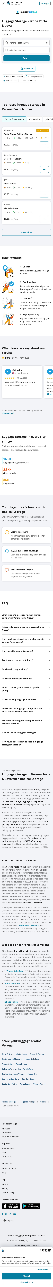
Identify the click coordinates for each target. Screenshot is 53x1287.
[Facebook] (2, 1214)
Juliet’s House (11, 1002)
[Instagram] (10, 1214)
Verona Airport (39, 1084)
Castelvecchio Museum (12, 1059)
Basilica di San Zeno (10, 1079)
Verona (43, 1102)
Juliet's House (21, 1054)
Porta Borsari (21, 1064)
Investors (6, 1132)
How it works (8, 1148)
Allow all (26, 1276)
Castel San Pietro (9, 1084)
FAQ (4, 1152)
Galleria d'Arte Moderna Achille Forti (17, 1069)
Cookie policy (8, 1192)
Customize (25, 1282)
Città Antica (7, 1054)
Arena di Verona (12, 983)
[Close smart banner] (3, 3)
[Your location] (47, 43)
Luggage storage (28, 1102)
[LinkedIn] (14, 1214)
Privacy (5, 1188)
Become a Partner (10, 1136)
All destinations (9, 1168)
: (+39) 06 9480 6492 (26, 1245)
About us (6, 1128)
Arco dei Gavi (7, 1064)
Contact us (7, 1156)
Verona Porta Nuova (29, 925)
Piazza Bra (32, 1074)
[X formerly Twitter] (6, 1214)
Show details (42, 1269)
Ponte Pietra (25, 1084)
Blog (4, 1172)
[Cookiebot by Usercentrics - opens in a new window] (40, 1250)
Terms (5, 1184)
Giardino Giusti (28, 1079)
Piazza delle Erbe (15, 971)
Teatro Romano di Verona (13, 1074)
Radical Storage (9, 1102)
